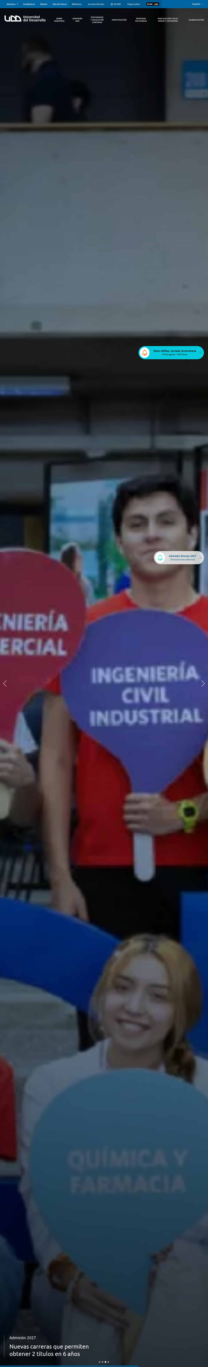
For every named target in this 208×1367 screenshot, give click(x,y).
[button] (5, 683)
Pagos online (133, 4)
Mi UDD (117, 4)
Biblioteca (76, 4)
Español (196, 3)
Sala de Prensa (59, 4)
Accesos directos (96, 4)
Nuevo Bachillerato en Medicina (51, 1353)
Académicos (29, 4)
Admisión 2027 (22, 1345)
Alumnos (11, 4)
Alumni (43, 4)
